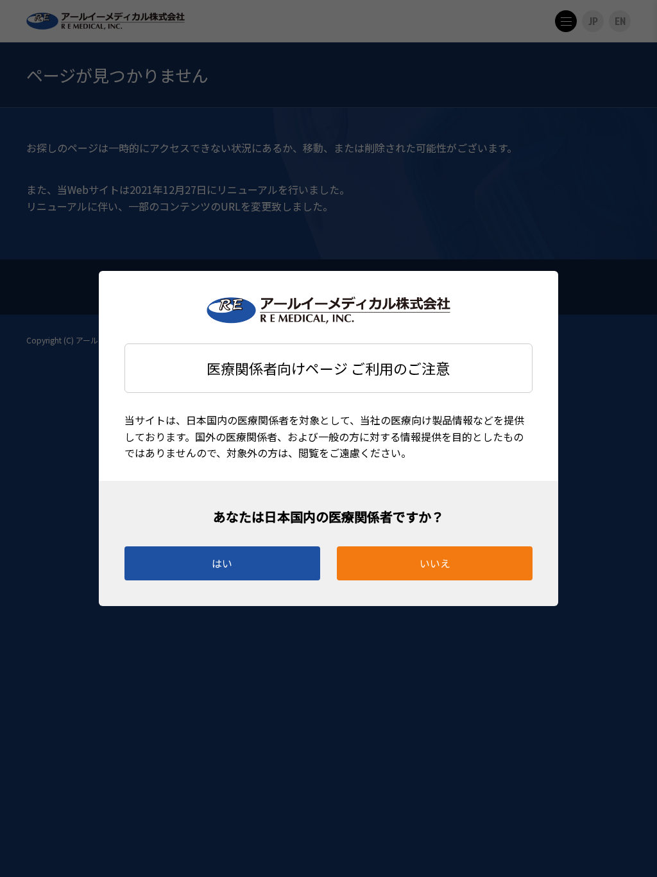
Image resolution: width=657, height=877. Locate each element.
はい (222, 563)
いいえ (435, 563)
